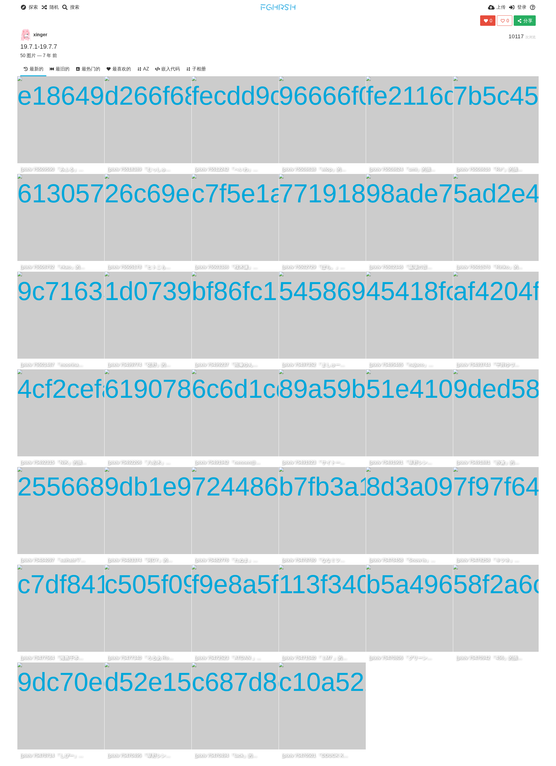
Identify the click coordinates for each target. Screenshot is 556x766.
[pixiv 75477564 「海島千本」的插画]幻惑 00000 (53, 657)
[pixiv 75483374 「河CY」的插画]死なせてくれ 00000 (140, 560)
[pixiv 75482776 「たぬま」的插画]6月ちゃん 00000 (228, 560)
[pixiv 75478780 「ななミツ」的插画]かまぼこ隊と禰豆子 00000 (315, 560)
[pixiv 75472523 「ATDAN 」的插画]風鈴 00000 (228, 657)
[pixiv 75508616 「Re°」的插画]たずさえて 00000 (489, 169)
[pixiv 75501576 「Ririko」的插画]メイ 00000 (489, 266)
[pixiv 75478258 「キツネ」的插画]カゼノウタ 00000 (489, 560)
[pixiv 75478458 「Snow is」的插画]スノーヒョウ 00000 (402, 560)
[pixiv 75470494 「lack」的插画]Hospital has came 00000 (228, 755)
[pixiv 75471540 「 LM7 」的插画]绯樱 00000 (315, 657)
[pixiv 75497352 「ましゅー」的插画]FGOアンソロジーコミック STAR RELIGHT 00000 (315, 364)
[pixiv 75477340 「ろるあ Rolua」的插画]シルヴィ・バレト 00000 (140, 657)
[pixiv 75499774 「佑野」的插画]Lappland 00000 (140, 364)
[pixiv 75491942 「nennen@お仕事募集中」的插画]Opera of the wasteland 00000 (228, 462)
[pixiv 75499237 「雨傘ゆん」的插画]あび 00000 (228, 364)
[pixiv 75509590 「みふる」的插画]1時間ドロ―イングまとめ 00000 (53, 169)
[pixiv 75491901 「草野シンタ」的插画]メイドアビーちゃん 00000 (402, 462)
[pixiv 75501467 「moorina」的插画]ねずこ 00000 (53, 364)
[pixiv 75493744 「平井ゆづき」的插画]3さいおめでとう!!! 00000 (489, 364)
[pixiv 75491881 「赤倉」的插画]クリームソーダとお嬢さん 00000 (489, 462)
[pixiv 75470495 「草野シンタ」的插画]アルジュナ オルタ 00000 (140, 755)
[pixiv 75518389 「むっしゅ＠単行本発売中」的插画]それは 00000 (140, 169)
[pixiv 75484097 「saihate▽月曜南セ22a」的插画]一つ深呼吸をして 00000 (53, 560)
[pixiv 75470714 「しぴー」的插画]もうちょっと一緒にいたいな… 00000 (53, 755)
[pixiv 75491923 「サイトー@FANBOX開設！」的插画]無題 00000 (315, 462)
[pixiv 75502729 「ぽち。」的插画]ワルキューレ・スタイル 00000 (315, 266)
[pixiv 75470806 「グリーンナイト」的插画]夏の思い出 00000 (402, 657)
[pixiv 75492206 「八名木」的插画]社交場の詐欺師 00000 (140, 462)
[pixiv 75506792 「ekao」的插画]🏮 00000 (53, 266)
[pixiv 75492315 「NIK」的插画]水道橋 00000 (53, 462)
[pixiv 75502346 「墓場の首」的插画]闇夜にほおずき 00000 (402, 266)
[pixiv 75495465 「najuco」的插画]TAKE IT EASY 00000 (402, 364)
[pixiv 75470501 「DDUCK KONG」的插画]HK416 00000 (315, 755)
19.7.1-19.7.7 (38, 46)
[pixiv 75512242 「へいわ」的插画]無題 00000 (228, 169)
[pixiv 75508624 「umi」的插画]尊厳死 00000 (402, 169)
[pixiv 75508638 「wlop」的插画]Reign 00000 (315, 169)
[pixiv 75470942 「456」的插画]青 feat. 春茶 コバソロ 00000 (489, 657)
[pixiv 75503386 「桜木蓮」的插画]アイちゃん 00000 (228, 266)
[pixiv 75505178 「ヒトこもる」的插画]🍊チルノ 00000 (140, 266)
